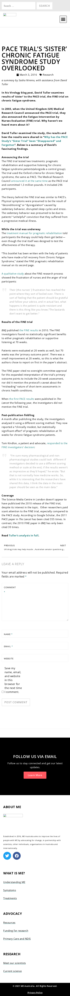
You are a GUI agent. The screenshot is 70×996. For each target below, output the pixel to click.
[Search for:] (19, 6)
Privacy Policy (35, 992)
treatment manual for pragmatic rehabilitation (34, 233)
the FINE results (28, 330)
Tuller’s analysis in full (24, 535)
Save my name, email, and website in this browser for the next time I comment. (13, 680)
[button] (63, 19)
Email (8, 646)
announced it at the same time (29, 180)
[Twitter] (7, 856)
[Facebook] (17, 856)
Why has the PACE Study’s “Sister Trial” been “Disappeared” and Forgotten (35, 140)
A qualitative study (13, 273)
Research (48, 74)
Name (8, 634)
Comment (10, 589)
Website (9, 658)
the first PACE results (21, 398)
